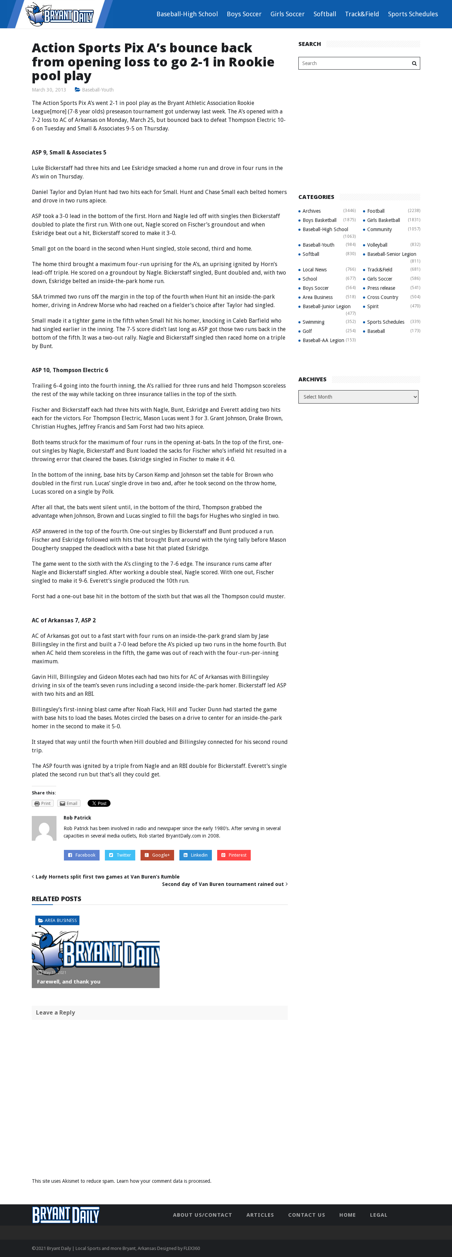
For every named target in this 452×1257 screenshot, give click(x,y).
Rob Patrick (77, 818)
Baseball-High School (187, 14)
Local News (315, 269)
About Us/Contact (202, 1215)
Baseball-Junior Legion (327, 306)
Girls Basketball (383, 220)
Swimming (314, 322)
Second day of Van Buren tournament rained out (223, 884)
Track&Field (362, 14)
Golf (307, 331)
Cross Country (382, 297)
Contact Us (306, 1215)
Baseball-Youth (98, 90)
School (310, 279)
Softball (325, 14)
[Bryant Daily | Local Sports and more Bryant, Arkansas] (60, 14)
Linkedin (199, 855)
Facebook (85, 855)
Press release (381, 288)
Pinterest (237, 855)
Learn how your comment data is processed (163, 1181)
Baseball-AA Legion (323, 340)
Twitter (124, 855)
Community (379, 229)
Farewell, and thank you (68, 981)
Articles (260, 1215)
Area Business (61, 920)
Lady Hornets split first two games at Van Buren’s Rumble (108, 877)
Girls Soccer (287, 14)
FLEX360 (192, 1248)
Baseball (376, 331)
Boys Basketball (320, 220)
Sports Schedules (413, 14)
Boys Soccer (244, 14)
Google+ (161, 855)
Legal (379, 1215)
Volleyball (377, 245)
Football (376, 211)
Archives (312, 211)
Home (347, 1215)
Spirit (373, 306)
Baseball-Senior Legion (391, 254)
